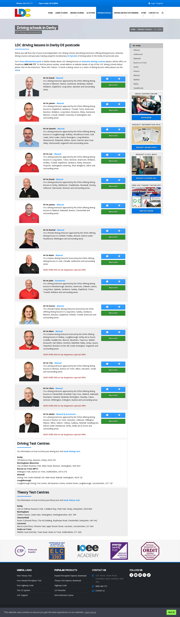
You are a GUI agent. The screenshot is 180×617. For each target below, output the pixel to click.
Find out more (146, 211)
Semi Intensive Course (63, 595)
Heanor (137, 71)
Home (50, 13)
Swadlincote (138, 88)
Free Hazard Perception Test (29, 580)
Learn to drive (61, 13)
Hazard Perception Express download (70, 575)
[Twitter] (140, 575)
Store (143, 13)
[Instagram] (144, 575)
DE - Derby (137, 45)
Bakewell (137, 58)
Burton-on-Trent (140, 63)
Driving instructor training (126, 13)
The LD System (23, 590)
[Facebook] (131, 575)
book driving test (72, 451)
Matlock (137, 80)
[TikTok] (149, 575)
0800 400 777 (101, 586)
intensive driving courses (94, 61)
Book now (146, 117)
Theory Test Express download (67, 580)
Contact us (153, 13)
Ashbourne (138, 54)
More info (113, 85)
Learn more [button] (90, 612)
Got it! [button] (171, 612)
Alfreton (137, 50)
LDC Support (22, 595)
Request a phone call (146, 178)
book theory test (72, 500)
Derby (136, 67)
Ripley (136, 84)
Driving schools (104, 13)
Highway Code (60, 585)
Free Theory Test (24, 575)
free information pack (30, 61)
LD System (91, 13)
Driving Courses (77, 13)
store (17, 70)
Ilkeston (137, 75)
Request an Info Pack (146, 147)
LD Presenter (60, 590)
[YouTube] (136, 575)
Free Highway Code (25, 585)
